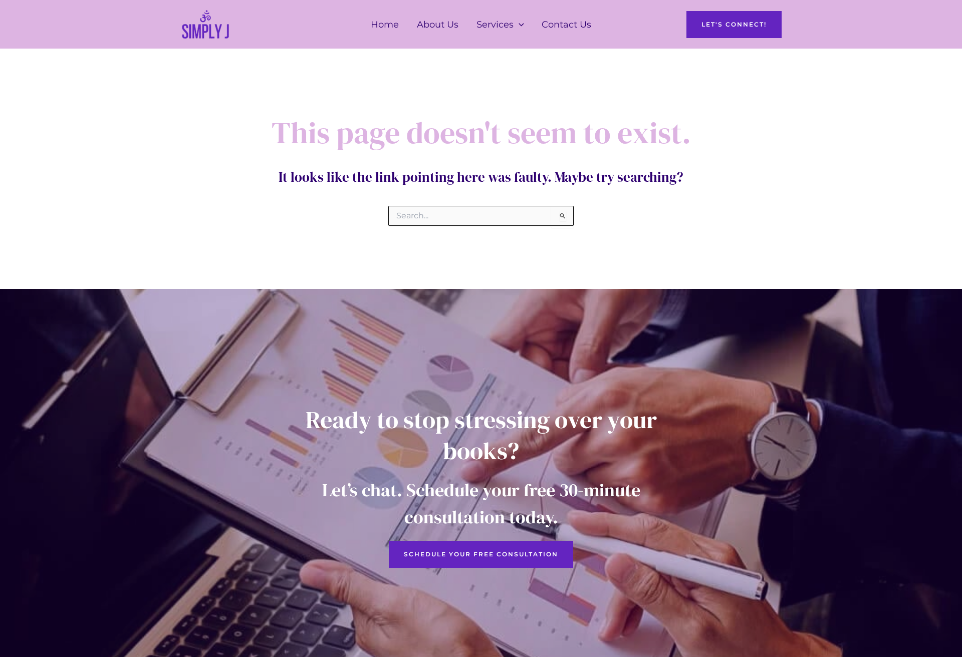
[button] (519, 25)
